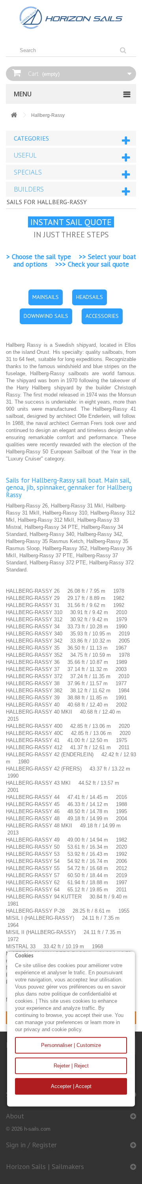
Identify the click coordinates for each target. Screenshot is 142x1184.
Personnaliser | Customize (71, 1045)
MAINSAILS (45, 297)
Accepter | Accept (71, 1086)
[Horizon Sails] (71, 18)
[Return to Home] (13, 115)
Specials (28, 172)
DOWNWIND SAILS (46, 315)
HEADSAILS (89, 297)
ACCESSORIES (102, 315)
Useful (25, 155)
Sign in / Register (31, 1144)
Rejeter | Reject (71, 1066)
